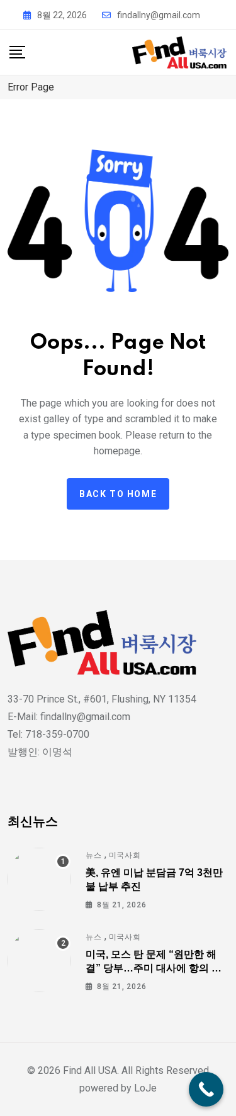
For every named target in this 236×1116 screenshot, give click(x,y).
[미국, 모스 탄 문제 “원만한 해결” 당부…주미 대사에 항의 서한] (39, 960)
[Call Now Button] (206, 1089)
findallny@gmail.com (158, 15)
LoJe (144, 1088)
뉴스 (94, 855)
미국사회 (125, 855)
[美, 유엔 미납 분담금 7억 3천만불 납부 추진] (39, 879)
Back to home (118, 494)
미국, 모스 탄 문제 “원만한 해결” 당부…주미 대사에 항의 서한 (154, 968)
